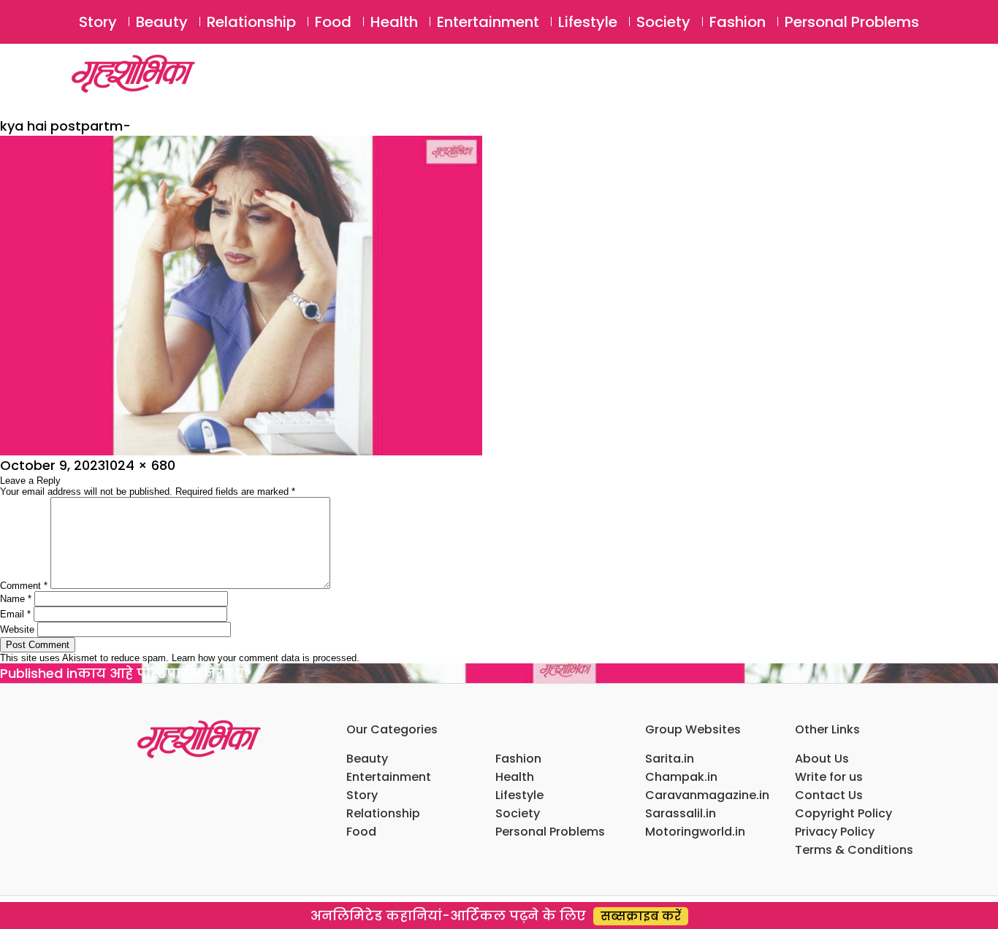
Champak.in (681, 776)
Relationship (251, 22)
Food (333, 22)
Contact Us (829, 795)
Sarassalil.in (680, 813)
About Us (822, 758)
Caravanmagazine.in (707, 795)
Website (17, 629)
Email (15, 614)
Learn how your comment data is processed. (265, 657)
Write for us (829, 776)
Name (15, 598)
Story (98, 22)
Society (663, 22)
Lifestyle (587, 22)
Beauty (162, 22)
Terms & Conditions (854, 849)
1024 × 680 (140, 465)
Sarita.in (669, 758)
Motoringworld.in (695, 831)
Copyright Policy (843, 813)
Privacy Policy (835, 831)
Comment (23, 585)
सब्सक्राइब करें (641, 916)
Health (394, 22)
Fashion (737, 22)
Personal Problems (852, 22)
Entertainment (488, 22)
